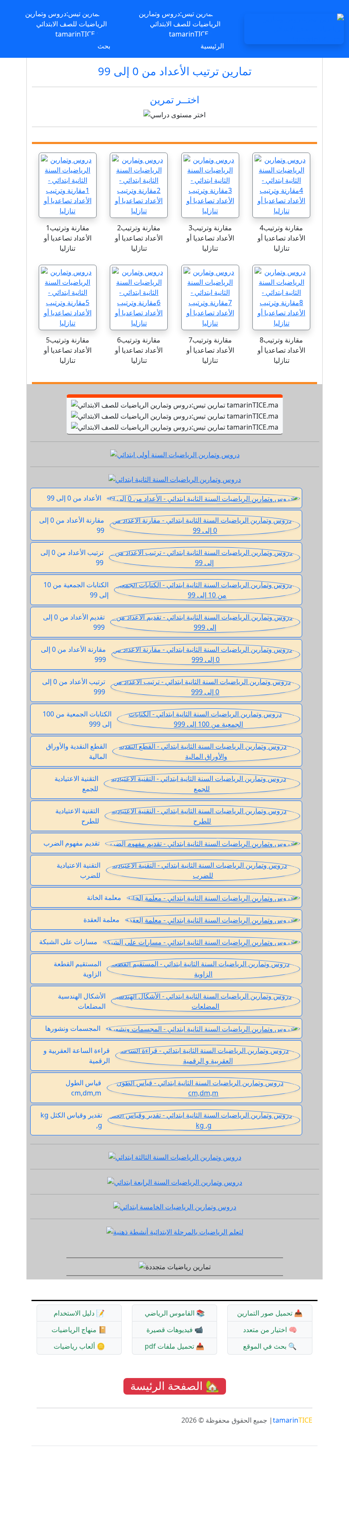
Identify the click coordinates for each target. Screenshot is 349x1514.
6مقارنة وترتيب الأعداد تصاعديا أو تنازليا (139, 350)
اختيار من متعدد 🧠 (270, 1329)
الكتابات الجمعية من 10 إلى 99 (76, 590)
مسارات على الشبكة (68, 941)
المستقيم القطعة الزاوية (77, 969)
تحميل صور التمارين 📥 (270, 1313)
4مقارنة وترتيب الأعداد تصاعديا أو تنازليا (281, 238)
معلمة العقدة (101, 919)
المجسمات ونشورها (72, 1028)
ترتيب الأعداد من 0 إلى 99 (71, 557)
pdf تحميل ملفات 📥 (174, 1346)
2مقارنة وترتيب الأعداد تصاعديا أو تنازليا (139, 238)
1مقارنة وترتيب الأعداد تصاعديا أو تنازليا (68, 238)
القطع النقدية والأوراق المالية (76, 751)
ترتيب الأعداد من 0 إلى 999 (73, 686)
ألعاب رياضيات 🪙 (79, 1346)
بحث (103, 46)
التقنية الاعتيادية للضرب (78, 870)
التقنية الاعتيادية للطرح (77, 816)
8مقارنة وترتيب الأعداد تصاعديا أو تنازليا (281, 350)
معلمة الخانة (104, 897)
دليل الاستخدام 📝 (79, 1313)
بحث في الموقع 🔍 (270, 1346)
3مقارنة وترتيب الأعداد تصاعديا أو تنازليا (210, 238)
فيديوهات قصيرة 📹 (174, 1329)
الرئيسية (212, 46)
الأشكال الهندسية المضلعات (82, 1001)
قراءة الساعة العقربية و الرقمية (76, 1055)
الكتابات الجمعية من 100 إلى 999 (77, 719)
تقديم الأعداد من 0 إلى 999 (74, 622)
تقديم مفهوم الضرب (71, 843)
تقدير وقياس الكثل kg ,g (71, 1120)
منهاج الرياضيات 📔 (79, 1329)
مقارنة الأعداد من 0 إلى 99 (71, 525)
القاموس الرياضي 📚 (175, 1313)
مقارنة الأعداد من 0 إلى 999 (73, 654)
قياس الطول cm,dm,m (83, 1088)
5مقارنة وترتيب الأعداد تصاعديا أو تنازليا (68, 350)
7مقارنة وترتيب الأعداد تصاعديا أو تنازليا (210, 350)
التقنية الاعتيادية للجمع (76, 783)
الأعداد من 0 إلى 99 (74, 498)
